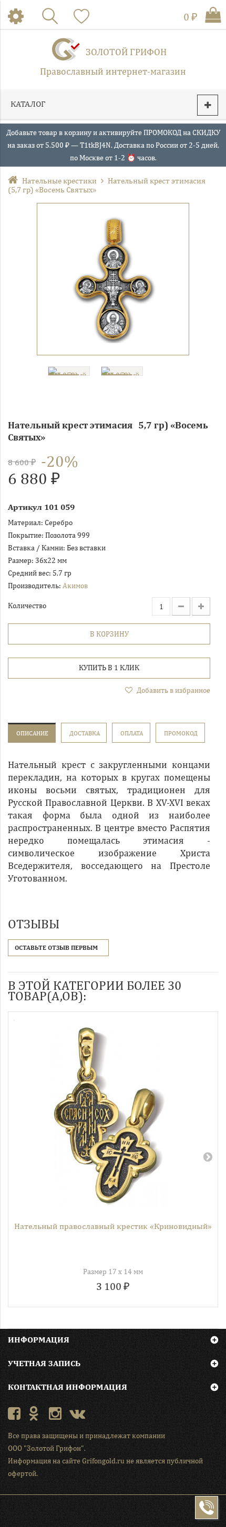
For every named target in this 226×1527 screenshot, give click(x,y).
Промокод (181, 733)
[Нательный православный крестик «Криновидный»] (109, 1115)
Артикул (25, 507)
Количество (27, 605)
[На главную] (15, 180)
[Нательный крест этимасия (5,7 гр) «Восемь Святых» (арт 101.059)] (113, 279)
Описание (32, 733)
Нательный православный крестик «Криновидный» (113, 1226)
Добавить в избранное (172, 690)
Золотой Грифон (126, 51)
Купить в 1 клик (109, 667)
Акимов (75, 585)
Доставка (84, 733)
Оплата (131, 733)
